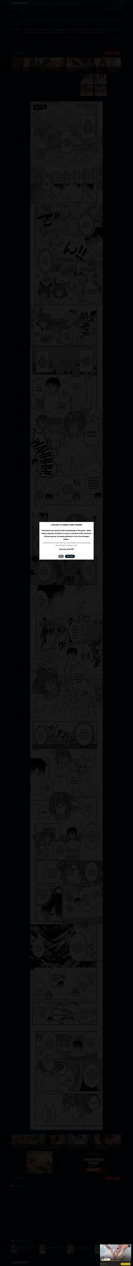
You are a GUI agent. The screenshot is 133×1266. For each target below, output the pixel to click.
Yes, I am (70, 556)
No (61, 556)
